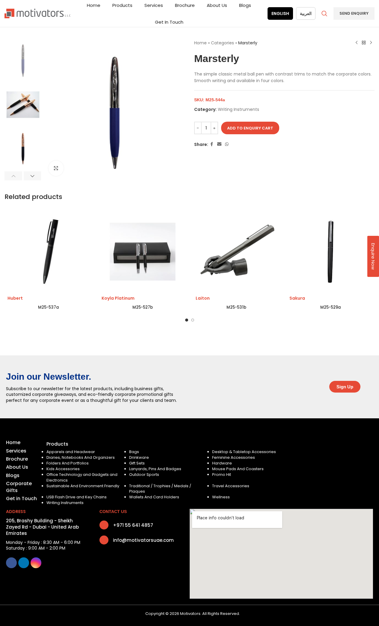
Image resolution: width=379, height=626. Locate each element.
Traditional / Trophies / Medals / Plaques (160, 488)
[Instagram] (36, 562)
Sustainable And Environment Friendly (82, 486)
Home (200, 43)
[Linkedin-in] (23, 562)
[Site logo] (37, 13)
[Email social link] (219, 144)
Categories (222, 43)
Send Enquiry (354, 13)
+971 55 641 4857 (133, 525)
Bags (134, 452)
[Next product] (371, 42)
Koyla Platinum (118, 298)
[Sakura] (330, 252)
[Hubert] (48, 252)
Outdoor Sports (144, 474)
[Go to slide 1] (186, 320)
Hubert (15, 298)
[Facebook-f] (11, 562)
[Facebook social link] (211, 144)
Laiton (203, 298)
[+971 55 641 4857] (103, 525)
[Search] (324, 13)
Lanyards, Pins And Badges (155, 469)
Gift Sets (137, 463)
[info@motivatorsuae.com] (103, 540)
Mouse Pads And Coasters (238, 469)
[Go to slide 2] (192, 320)
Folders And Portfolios (67, 463)
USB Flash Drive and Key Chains (76, 497)
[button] (13, 175)
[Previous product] (356, 42)
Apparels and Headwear (70, 452)
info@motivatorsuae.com (143, 540)
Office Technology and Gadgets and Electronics (81, 477)
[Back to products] (363, 42)
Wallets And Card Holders (154, 497)
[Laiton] (237, 252)
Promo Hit (221, 474)
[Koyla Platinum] (143, 252)
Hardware (222, 463)
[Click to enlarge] (56, 168)
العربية (306, 13)
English (280, 13)
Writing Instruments (238, 109)
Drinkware (139, 457)
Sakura (297, 298)
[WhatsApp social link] (226, 144)
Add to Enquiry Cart (250, 128)
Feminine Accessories (233, 457)
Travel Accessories (230, 486)
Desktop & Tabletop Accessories (244, 452)
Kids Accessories (63, 469)
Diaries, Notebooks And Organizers (80, 457)
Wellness (221, 497)
